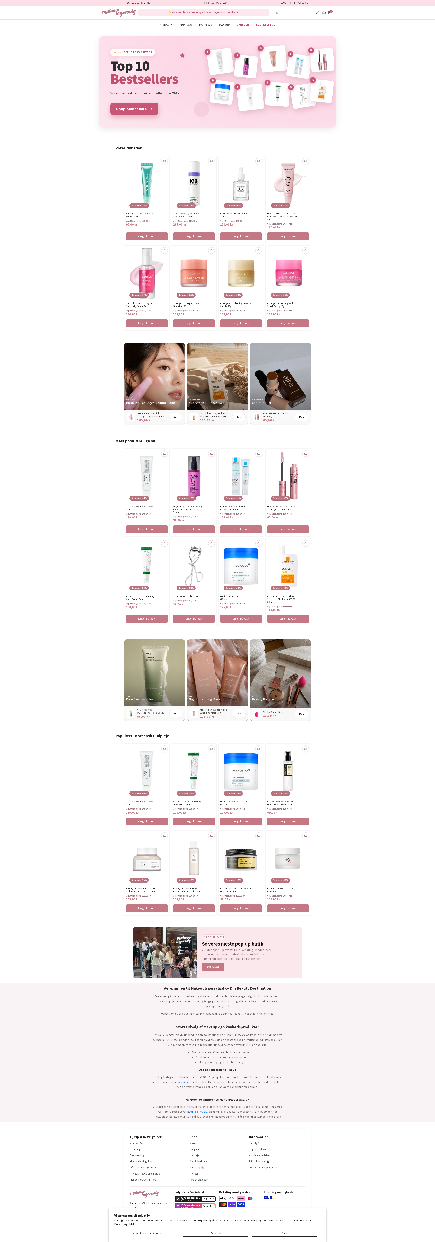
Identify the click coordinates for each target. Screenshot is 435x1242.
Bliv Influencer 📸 (259, 1161)
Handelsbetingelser (141, 1161)
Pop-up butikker (258, 1149)
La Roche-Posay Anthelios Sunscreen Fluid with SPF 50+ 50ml (282, 599)
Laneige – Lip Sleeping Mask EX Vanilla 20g (235, 305)
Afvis (284, 1233)
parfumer (184, 1082)
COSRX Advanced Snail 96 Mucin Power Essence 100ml (281, 803)
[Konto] (318, 12)
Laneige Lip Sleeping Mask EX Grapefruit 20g (188, 305)
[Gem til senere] (164, 161)
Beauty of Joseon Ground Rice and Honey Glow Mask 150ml (141, 890)
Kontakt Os (136, 1143)
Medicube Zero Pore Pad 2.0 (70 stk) (234, 598)
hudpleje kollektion (199, 1111)
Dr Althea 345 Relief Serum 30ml (233, 215)
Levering (135, 1149)
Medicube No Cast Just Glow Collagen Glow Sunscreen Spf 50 (282, 216)
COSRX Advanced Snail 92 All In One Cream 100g (236, 890)
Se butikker (213, 966)
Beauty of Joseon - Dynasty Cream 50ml (281, 890)
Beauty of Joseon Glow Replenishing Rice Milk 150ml (188, 890)
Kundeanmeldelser (260, 1155)
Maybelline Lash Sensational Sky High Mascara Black (281, 508)
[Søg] (310, 12)
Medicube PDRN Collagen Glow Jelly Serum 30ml (139, 305)
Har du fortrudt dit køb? (143, 1179)
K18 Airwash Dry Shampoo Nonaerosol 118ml (186, 215)
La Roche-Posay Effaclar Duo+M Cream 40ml (232, 508)
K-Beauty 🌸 (196, 1167)
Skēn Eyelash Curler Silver (186, 596)
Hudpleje (186, 25)
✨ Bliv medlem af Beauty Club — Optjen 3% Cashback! (204, 12)
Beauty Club (256, 1143)
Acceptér (216, 1233)
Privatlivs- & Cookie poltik (145, 1173)
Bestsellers (265, 25)
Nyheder (242, 25)
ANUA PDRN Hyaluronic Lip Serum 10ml (139, 215)
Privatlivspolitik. (124, 1224)
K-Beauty (166, 25)
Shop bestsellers (134, 109)
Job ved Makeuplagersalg (264, 1167)
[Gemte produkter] (324, 12)
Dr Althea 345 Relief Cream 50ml (139, 508)
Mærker (193, 1173)
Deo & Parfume (198, 1161)
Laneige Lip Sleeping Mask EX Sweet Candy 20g (282, 305)
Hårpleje (205, 25)
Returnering (137, 1155)
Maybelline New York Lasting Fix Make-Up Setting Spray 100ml (187, 509)
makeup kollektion (245, 1077)
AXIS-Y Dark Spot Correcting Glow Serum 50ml (140, 598)
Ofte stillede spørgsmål (143, 1167)
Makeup (224, 25)
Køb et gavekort (198, 1179)
